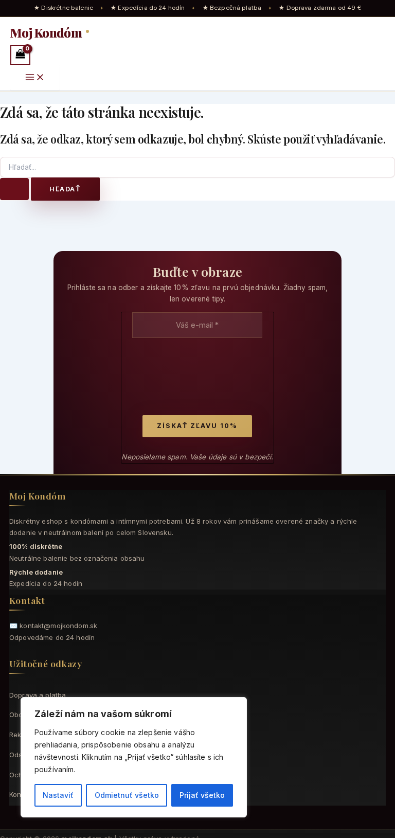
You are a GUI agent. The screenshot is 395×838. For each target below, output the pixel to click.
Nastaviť (58, 795)
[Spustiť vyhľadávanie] (14, 189)
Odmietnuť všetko (127, 795)
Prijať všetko (202, 795)
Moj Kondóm (47, 32)
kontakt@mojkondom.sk (58, 625)
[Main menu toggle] (35, 78)
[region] (134, 757)
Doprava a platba (37, 695)
